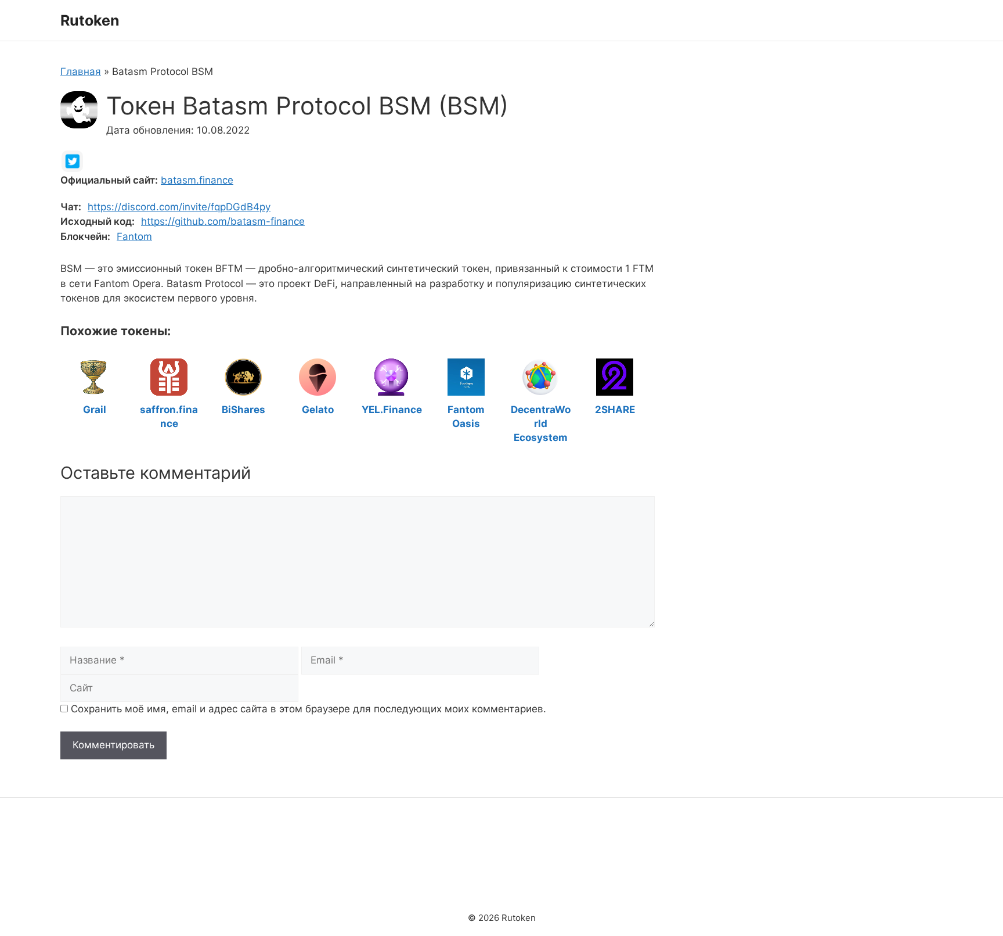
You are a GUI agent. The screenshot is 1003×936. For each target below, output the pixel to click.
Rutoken (90, 20)
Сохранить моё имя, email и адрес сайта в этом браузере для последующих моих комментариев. (308, 709)
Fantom (134, 236)
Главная (80, 71)
